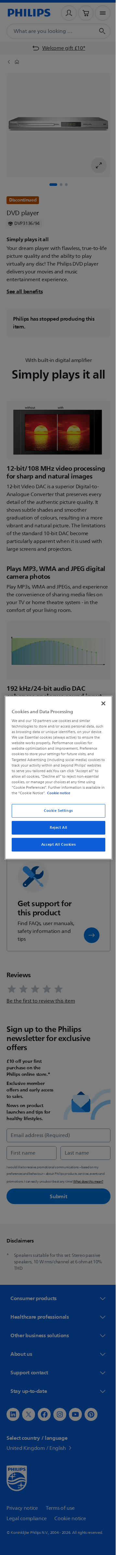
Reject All (56, 828)
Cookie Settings (56, 811)
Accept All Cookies (56, 844)
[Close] (100, 703)
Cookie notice (76, 793)
